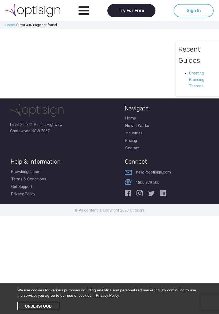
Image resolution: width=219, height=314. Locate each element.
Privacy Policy (23, 194)
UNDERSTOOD (38, 306)
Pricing (131, 140)
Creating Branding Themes (196, 79)
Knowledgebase (25, 171)
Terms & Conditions (28, 179)
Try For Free (131, 10)
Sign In (194, 10)
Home (10, 25)
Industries (134, 133)
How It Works (137, 125)
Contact (132, 148)
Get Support (21, 186)
